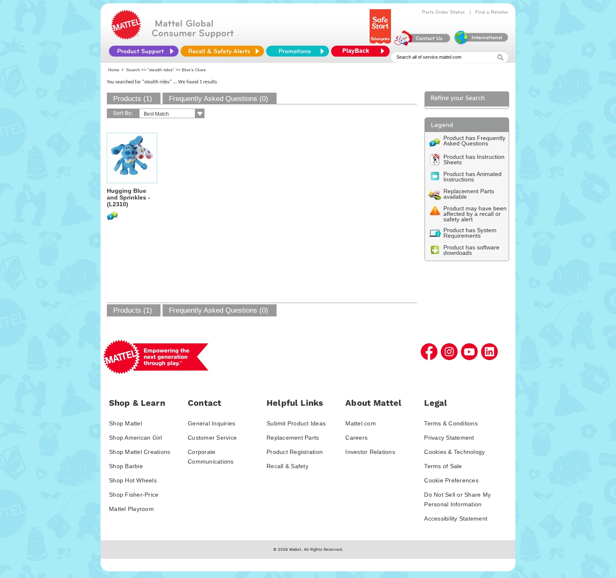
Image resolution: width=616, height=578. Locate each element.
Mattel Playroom (131, 508)
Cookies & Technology (454, 451)
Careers (356, 437)
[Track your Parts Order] (443, 12)
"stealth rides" (161, 69)
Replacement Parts (293, 437)
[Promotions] (297, 51)
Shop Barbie (126, 466)
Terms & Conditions (451, 423)
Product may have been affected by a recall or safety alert (475, 214)
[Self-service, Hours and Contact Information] (423, 43)
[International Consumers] (481, 43)
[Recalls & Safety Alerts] (222, 51)
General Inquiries (211, 423)
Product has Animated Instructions (472, 177)
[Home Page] (126, 37)
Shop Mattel (125, 423)
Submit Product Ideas (296, 423)
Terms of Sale (443, 466)
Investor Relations (370, 451)
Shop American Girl (135, 437)
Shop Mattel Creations (139, 451)
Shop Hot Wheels (133, 480)
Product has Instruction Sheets (474, 159)
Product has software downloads (471, 250)
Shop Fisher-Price (133, 494)
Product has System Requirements (470, 233)
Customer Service (212, 437)
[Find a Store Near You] (492, 12)
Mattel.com (360, 423)
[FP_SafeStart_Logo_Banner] (381, 43)
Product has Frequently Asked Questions (474, 141)
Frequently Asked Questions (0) (218, 99)
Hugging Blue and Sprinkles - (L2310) (128, 197)
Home (113, 69)
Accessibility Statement (455, 518)
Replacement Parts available (468, 194)
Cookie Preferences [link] (451, 480)
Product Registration (295, 451)
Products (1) (132, 99)
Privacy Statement (449, 437)
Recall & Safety (287, 466)
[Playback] (362, 51)
